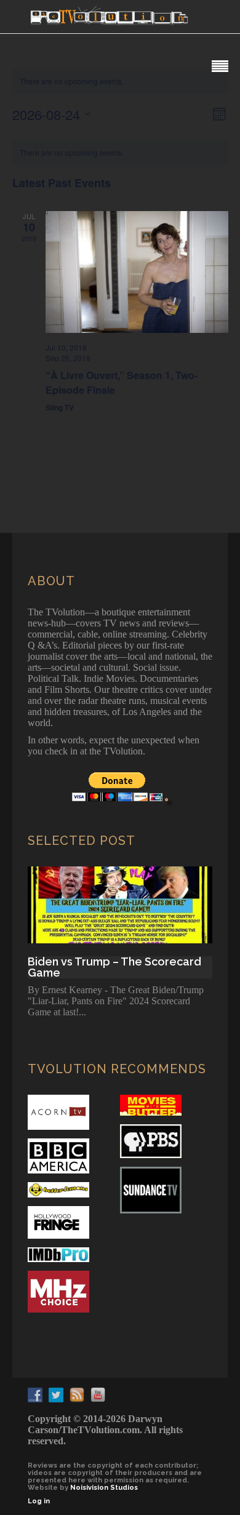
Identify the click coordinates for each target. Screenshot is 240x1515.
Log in (39, 1501)
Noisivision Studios (104, 1488)
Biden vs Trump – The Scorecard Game (114, 967)
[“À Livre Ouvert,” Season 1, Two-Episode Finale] (137, 272)
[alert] (120, 153)
